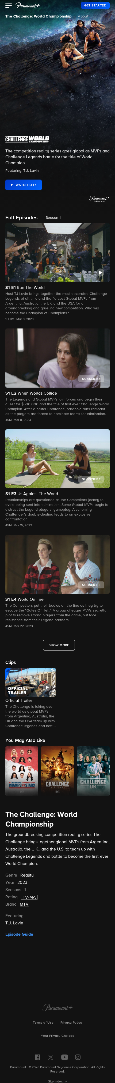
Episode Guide (19, 934)
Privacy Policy (71, 1022)
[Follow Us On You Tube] (64, 1057)
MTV (24, 904)
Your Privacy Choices (57, 1036)
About (83, 16)
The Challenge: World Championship (38, 16)
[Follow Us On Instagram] (77, 1057)
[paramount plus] (27, 5)
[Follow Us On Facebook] (37, 1057)
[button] (9, 6)
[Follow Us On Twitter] (50, 1057)
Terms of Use (43, 1022)
